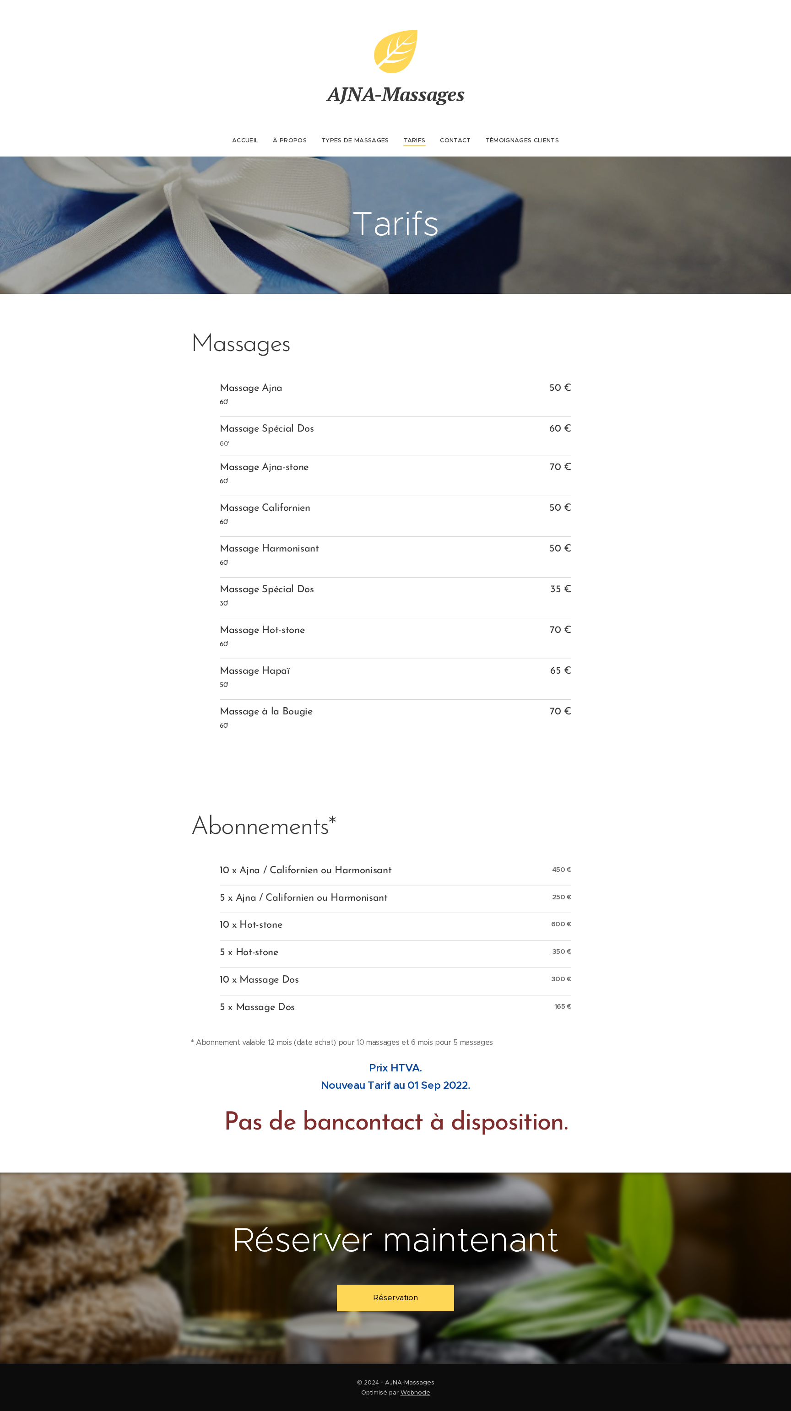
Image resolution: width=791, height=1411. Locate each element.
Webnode (415, 1392)
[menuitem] (248, 140)
